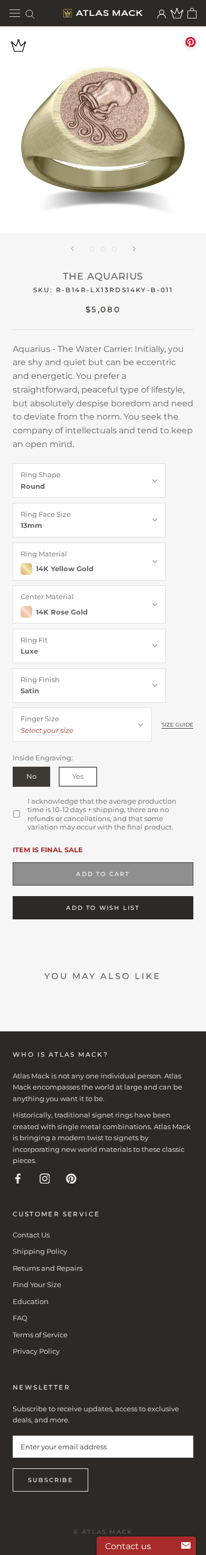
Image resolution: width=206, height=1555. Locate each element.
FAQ (20, 1318)
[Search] (30, 13)
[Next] (134, 248)
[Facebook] (18, 1178)
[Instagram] (45, 1178)
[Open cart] (192, 13)
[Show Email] (186, 1546)
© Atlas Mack (103, 1531)
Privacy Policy (36, 1351)
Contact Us (31, 1235)
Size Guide (177, 724)
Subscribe (50, 1480)
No (31, 776)
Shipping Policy (40, 1251)
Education (31, 1301)
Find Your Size (37, 1284)
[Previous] (72, 248)
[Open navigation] (15, 13)
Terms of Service (40, 1334)
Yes (77, 776)
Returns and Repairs (47, 1268)
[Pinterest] (71, 1178)
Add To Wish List (102, 907)
